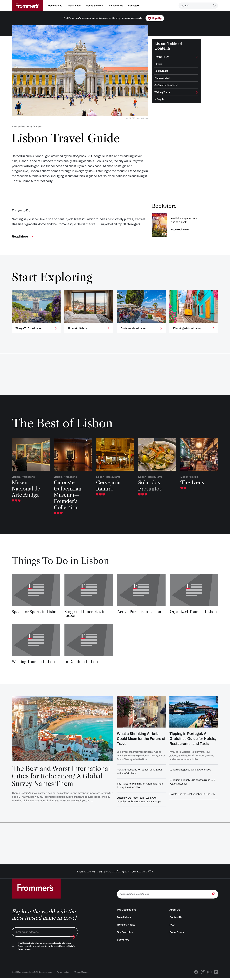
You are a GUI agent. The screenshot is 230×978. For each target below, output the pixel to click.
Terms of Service (81, 972)
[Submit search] (215, 5)
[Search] (213, 894)
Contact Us (175, 917)
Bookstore (134, 5)
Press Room (176, 932)
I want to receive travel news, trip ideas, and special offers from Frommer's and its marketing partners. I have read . (46, 946)
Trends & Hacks (94, 5)
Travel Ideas (74, 5)
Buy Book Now (180, 229)
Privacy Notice (63, 972)
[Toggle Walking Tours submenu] (196, 92)
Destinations (55, 5)
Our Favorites (115, 5)
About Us (174, 909)
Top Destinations (126, 909)
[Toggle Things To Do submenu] (196, 56)
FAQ (172, 924)
